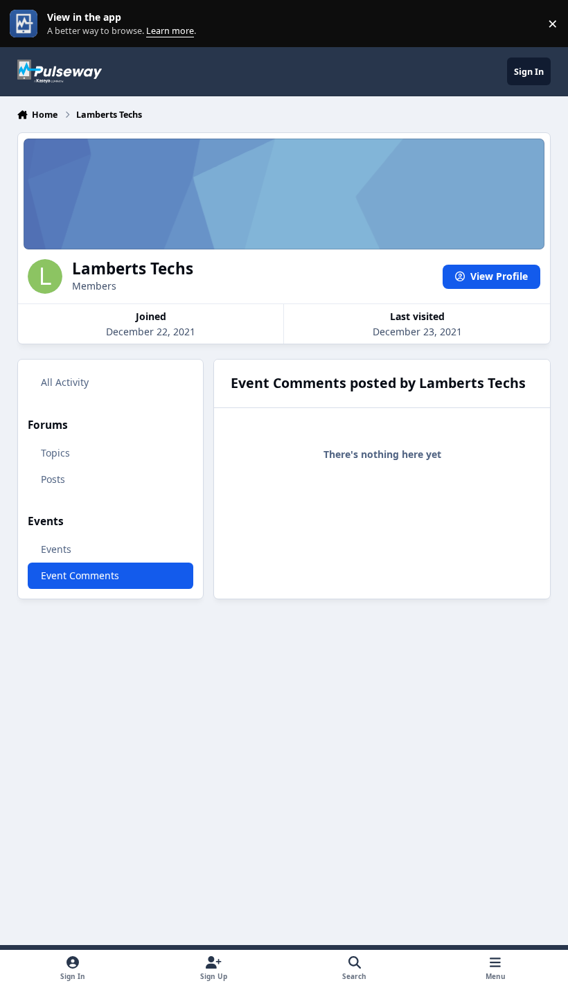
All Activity (65, 382)
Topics (55, 452)
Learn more (26, 23)
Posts (53, 479)
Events (56, 549)
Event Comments (80, 575)
